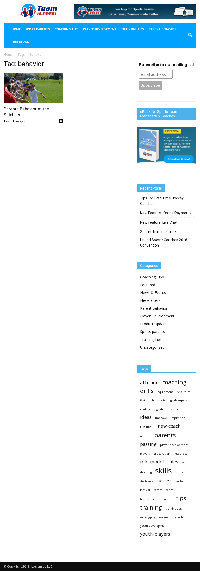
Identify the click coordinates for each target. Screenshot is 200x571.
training (151, 507)
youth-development (153, 526)
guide (160, 409)
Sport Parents (37, 29)
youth (179, 517)
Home (16, 29)
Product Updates (154, 323)
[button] (190, 35)
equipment (165, 392)
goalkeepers (178, 400)
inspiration (178, 418)
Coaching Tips (66, 29)
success (164, 480)
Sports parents (152, 331)
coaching (174, 382)
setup (185, 462)
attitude (149, 382)
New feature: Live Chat (158, 222)
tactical (145, 490)
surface (181, 481)
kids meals (147, 427)
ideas (146, 417)
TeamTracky (13, 121)
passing (148, 444)
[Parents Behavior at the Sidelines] (33, 88)
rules (172, 462)
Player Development (99, 29)
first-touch (147, 400)
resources (180, 453)
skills (163, 470)
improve (161, 418)
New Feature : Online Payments (165, 213)
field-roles (183, 392)
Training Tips (132, 29)
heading (172, 409)
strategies (146, 481)
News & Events (153, 292)
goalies (162, 400)
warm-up (165, 517)
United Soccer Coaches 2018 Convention (163, 242)
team (169, 490)
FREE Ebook (20, 41)
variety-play (147, 517)
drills (147, 390)
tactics (158, 490)
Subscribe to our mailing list (166, 64)
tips (181, 498)
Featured (147, 284)
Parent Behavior (163, 29)
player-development (174, 445)
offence (145, 436)
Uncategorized (152, 347)
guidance (146, 409)
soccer (180, 472)
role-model (152, 462)
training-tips (174, 508)
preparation (161, 453)
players (145, 453)
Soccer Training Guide (158, 232)
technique (165, 499)
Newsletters (150, 300)
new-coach (169, 426)
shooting (146, 472)
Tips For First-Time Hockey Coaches (162, 201)
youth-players (155, 534)
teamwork (147, 499)
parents (165, 435)
